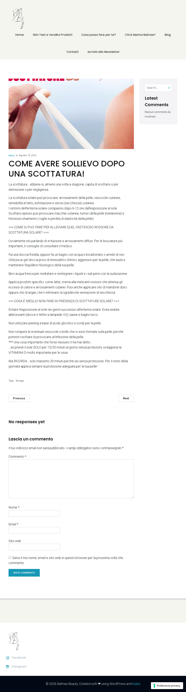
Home (19, 35)
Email (13, 524)
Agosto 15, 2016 (27, 155)
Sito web (15, 541)
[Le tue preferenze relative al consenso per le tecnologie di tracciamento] (167, 685)
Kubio (136, 684)
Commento (17, 456)
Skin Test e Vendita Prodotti (52, 35)
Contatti (72, 52)
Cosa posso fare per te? (98, 35)
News (12, 155)
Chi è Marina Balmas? (140, 35)
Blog (168, 35)
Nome (14, 507)
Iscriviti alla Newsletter (104, 52)
